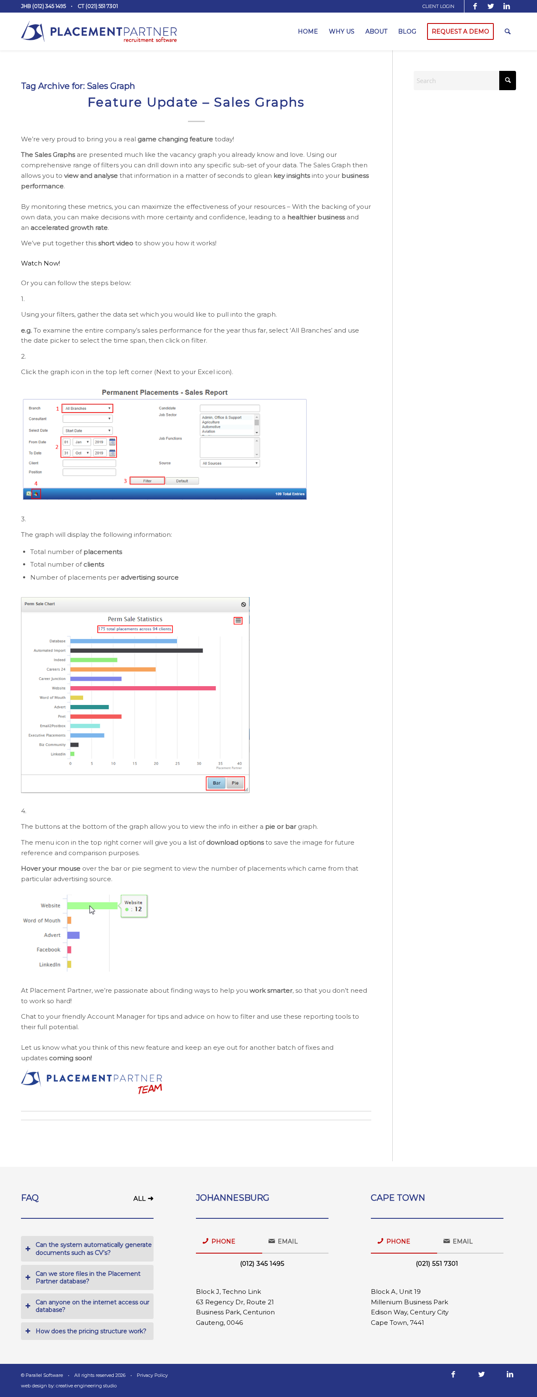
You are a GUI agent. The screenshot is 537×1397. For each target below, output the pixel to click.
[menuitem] (441, 6)
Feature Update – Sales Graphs (196, 102)
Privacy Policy (152, 1375)
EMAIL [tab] (288, 1241)
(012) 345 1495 (262, 1263)
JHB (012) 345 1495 (43, 6)
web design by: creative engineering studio (69, 1386)
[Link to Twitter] (491, 6)
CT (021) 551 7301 (98, 6)
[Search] (507, 31)
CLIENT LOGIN (438, 6)
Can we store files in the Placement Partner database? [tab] (88, 1277)
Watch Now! (41, 263)
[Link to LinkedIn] (507, 6)
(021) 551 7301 (437, 1263)
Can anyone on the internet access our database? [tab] (92, 1306)
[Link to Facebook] (475, 6)
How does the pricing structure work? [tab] (91, 1331)
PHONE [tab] (223, 1241)
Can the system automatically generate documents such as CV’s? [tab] (94, 1248)
